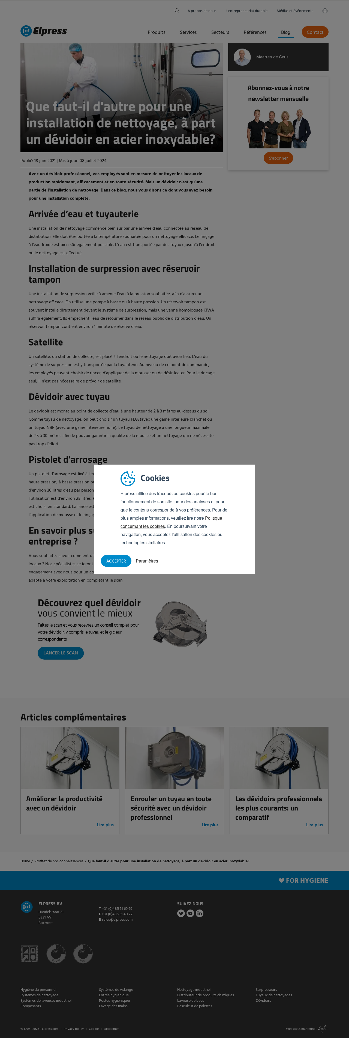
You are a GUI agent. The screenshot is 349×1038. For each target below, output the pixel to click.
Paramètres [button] (147, 561)
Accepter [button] (116, 561)
